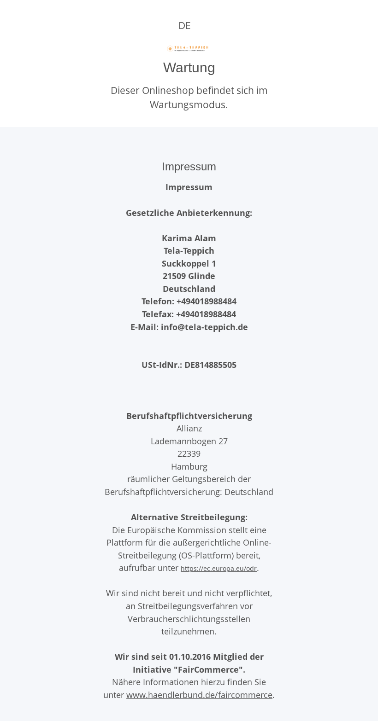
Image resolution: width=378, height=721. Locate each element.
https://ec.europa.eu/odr (219, 568)
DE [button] (184, 25)
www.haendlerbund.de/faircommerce (199, 694)
